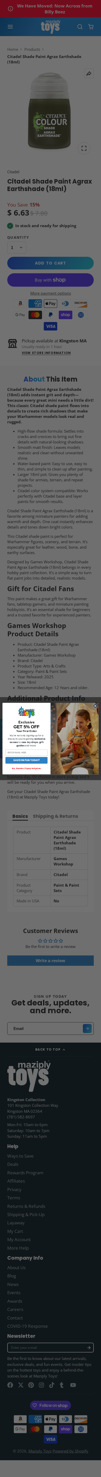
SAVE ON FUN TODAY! (26, 760)
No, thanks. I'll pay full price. (26, 768)
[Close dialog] (95, 706)
